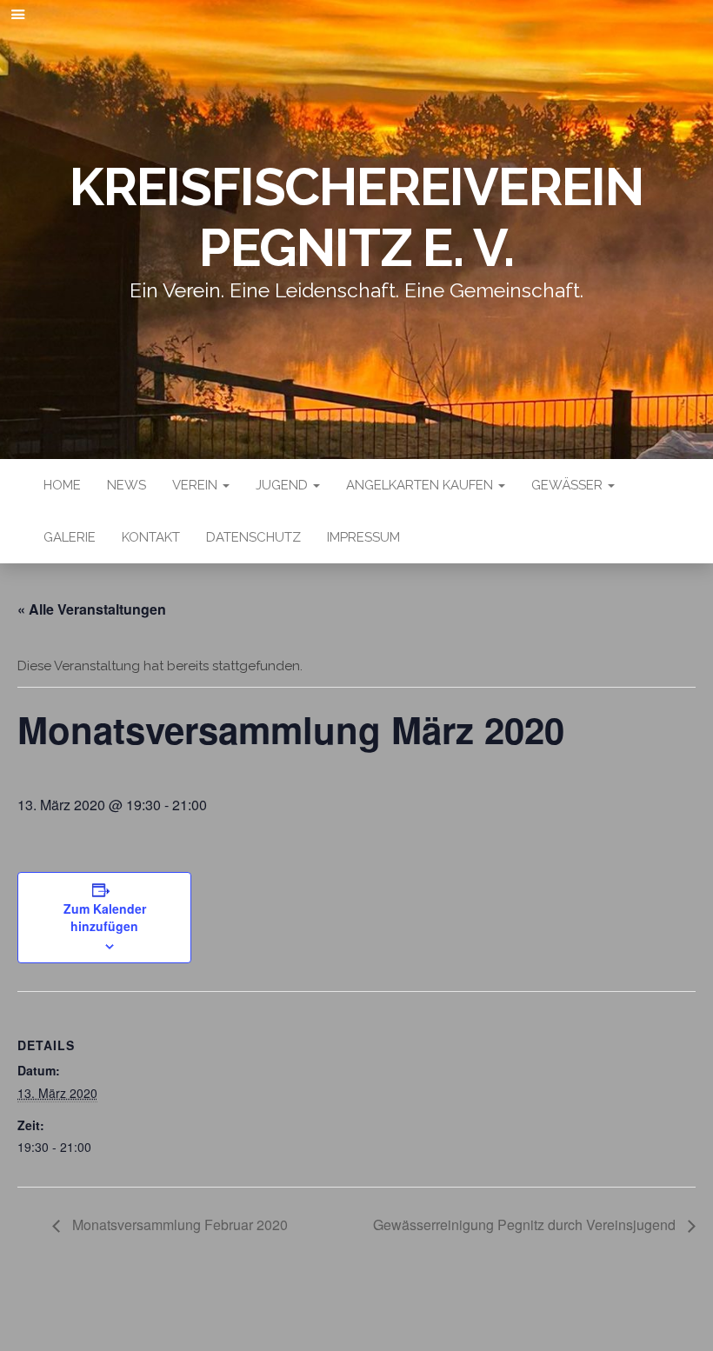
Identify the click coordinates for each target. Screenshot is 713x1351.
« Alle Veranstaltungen (91, 609)
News (126, 485)
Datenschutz (253, 537)
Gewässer (568, 485)
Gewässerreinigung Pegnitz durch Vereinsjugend (526, 1225)
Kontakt (151, 537)
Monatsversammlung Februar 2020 (178, 1225)
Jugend (283, 485)
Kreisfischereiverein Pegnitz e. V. (356, 217)
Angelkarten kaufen (421, 485)
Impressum (363, 537)
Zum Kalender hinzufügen (104, 917)
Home (62, 485)
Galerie (69, 537)
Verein (196, 485)
